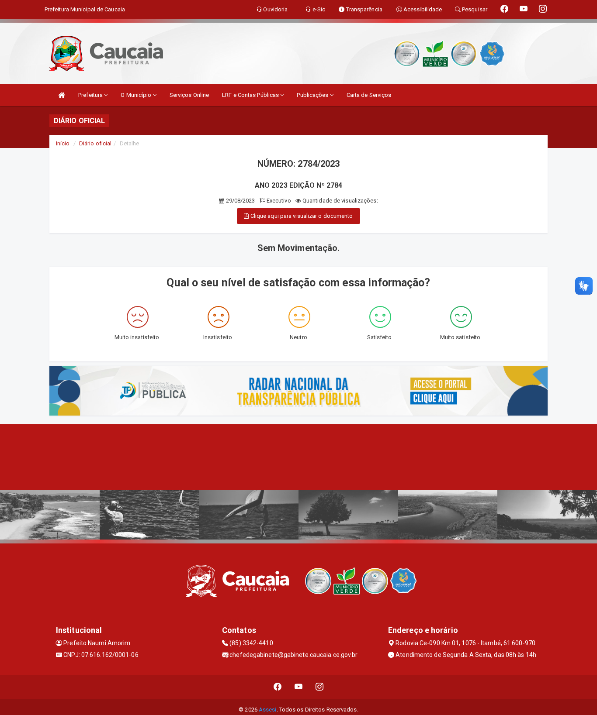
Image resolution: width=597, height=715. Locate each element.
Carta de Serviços (369, 95)
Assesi (268, 709)
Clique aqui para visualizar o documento (301, 216)
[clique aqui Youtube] (298, 686)
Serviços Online (189, 95)
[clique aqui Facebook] (277, 686)
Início (63, 143)
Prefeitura (91, 95)
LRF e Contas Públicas (251, 95)
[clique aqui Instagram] (319, 686)
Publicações (313, 95)
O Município (137, 95)
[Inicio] (61, 95)
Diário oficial (95, 143)
